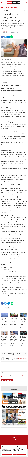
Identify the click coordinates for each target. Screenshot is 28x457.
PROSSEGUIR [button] (14, 454)
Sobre (14, 437)
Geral (8, 307)
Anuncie (14, 439)
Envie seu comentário (7, 380)
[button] (1, 2)
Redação (5, 31)
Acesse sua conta (22, 358)
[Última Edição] (14, 409)
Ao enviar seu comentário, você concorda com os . (13, 376)
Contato (14, 442)
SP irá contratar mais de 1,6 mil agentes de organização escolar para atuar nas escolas (13, 323)
